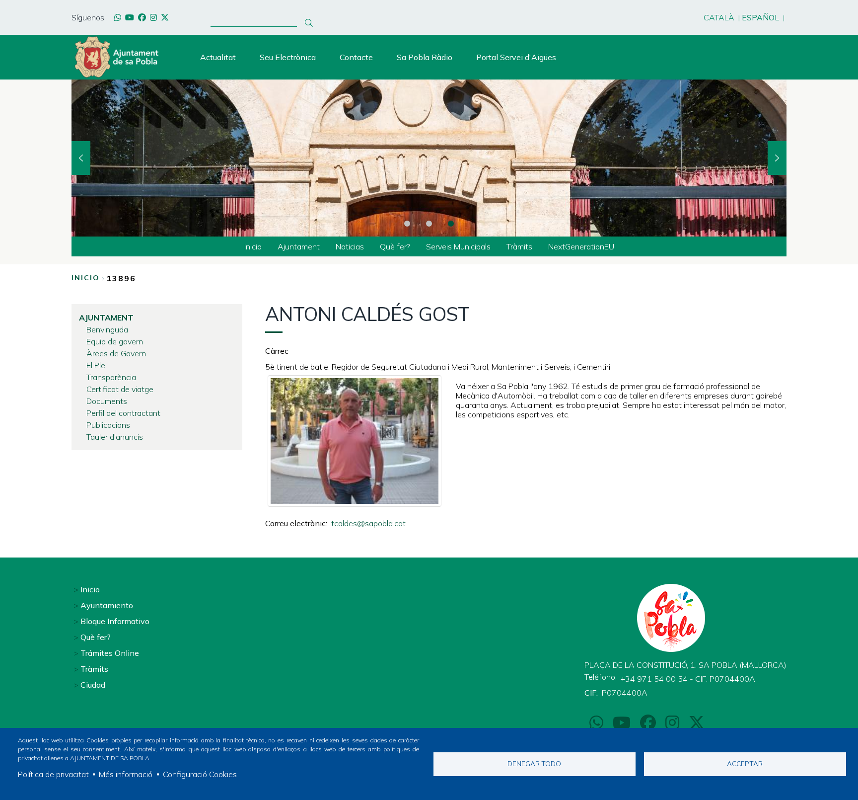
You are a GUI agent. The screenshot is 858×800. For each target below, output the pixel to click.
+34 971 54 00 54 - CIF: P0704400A (688, 679)
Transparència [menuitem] (111, 377)
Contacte (356, 57)
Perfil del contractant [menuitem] (123, 413)
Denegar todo (534, 763)
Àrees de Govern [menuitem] (116, 353)
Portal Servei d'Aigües (516, 57)
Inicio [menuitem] (253, 246)
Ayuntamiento (106, 605)
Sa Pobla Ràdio (424, 57)
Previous (81, 158)
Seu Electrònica (288, 57)
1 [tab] (407, 224)
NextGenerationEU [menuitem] (581, 246)
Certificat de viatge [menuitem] (119, 389)
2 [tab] (429, 224)
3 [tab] (451, 224)
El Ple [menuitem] (95, 365)
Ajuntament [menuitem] (299, 246)
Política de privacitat (53, 774)
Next (777, 158)
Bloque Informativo (114, 621)
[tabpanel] (429, 158)
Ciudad (92, 685)
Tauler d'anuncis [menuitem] (114, 437)
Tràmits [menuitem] (519, 246)
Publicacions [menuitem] (108, 425)
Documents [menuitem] (106, 401)
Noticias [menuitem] (350, 246)
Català (719, 17)
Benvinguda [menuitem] (107, 329)
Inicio (86, 277)
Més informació (125, 774)
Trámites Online (109, 653)
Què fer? (95, 637)
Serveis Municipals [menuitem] (458, 246)
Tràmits (94, 669)
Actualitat (218, 57)
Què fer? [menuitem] (395, 246)
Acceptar (745, 763)
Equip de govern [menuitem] (114, 341)
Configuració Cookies (200, 774)
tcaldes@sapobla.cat (368, 523)
